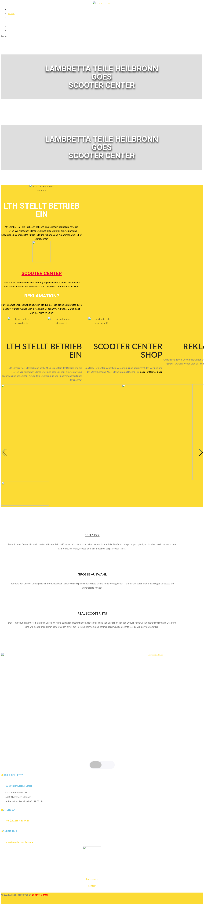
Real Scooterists (92, 613)
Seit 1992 (92, 535)
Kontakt (92, 886)
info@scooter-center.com (19, 842)
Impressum (92, 879)
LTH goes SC (14, 18)
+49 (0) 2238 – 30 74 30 (17, 820)
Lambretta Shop (17, 22)
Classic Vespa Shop (18, 26)
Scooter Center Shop (150, 372)
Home (11, 13)
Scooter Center (42, 273)
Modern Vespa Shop (19, 30)
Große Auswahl (92, 574)
